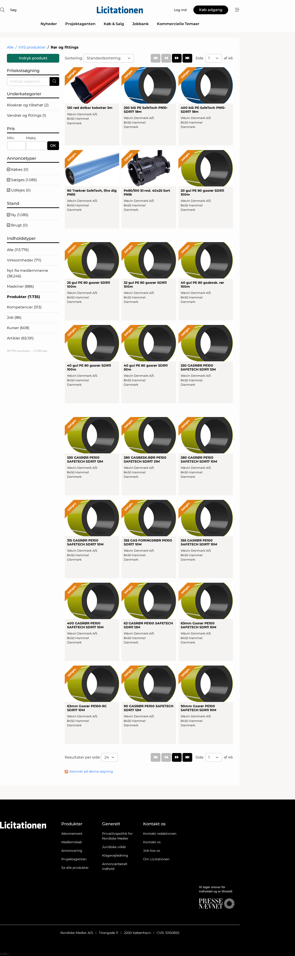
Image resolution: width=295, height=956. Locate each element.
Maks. (31, 138)
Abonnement (72, 833)
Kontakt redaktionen (159, 833)
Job (14, 317)
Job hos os (151, 851)
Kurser (18, 328)
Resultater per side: (83, 757)
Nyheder (49, 24)
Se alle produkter (75, 868)
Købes (19, 169)
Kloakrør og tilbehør (28, 105)
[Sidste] (187, 58)
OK (53, 145)
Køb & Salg (114, 24)
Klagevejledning (115, 855)
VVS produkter (32, 47)
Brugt (19, 225)
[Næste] (177, 58)
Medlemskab (71, 842)
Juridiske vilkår (114, 847)
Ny (19, 215)
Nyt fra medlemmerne (27, 273)
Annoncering (71, 851)
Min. (11, 138)
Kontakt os (152, 842)
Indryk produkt (33, 58)
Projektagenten (80, 24)
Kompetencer (24, 307)
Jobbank (140, 24)
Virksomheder (24, 260)
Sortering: (74, 58)
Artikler (20, 338)
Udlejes (20, 190)
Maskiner (20, 286)
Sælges (23, 180)
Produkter (23, 297)
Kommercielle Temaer (178, 24)
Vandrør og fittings (26, 115)
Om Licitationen (156, 859)
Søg (13, 10)
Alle (10, 47)
